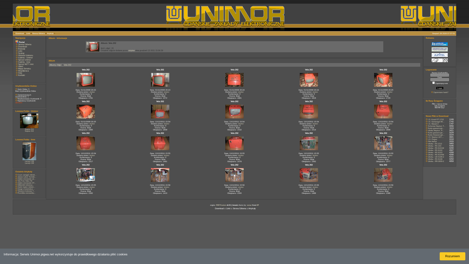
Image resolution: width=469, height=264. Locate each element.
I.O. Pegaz (432, 139)
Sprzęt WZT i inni (25, 64)
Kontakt (21, 75)
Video (20, 66)
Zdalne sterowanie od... (27, 179)
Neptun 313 (29, 129)
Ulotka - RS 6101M (436, 148)
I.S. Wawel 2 (433, 124)
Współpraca (23, 71)
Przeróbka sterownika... (27, 193)
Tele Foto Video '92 (25, 181)
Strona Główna (38, 33)
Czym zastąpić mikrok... (27, 175)
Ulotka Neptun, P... (436, 130)
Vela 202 (67, 65)
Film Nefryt (432, 141)
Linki (28, 33)
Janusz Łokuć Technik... (27, 177)
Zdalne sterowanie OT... (27, 183)
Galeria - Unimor (25, 57)
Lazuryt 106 (29, 161)
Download (20, 33)
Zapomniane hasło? (440, 92)
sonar (249, 205)
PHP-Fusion (221, 205)
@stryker (18, 103)
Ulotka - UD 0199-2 (436, 157)
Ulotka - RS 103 (434, 146)
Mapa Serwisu (24, 68)
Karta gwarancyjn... (436, 128)
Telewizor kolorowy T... (26, 191)
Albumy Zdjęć (55, 65)
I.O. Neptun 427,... (436, 137)
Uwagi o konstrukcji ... (26, 189)
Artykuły (50, 33)
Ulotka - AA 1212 (435, 144)
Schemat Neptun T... (436, 126)
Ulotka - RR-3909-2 (436, 161)
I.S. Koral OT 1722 (436, 119)
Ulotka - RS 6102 (435, 150)
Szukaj (21, 53)
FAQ (20, 73)
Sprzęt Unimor (24, 60)
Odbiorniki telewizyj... (26, 185)
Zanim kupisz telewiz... (26, 187)
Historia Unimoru (25, 55)
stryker (131, 50)
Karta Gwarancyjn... (436, 135)
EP (258, 205)
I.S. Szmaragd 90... (436, 122)
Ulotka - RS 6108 (435, 159)
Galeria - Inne (24, 62)
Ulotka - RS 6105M (436, 155)
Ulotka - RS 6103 (435, 152)
